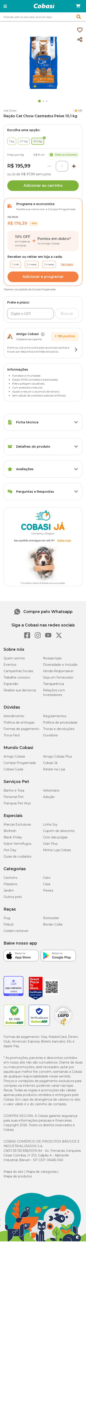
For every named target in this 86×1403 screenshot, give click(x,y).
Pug (7, 918)
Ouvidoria (50, 735)
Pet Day (10, 850)
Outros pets (13, 897)
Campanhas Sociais (18, 671)
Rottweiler (51, 918)
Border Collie (53, 924)
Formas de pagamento (21, 729)
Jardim (9, 890)
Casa (46, 884)
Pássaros (10, 884)
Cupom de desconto (59, 831)
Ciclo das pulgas (55, 837)
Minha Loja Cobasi (57, 850)
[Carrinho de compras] (78, 6)
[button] (5, 6)
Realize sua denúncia (20, 690)
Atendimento (14, 716)
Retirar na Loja (54, 769)
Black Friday (13, 837)
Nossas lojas (52, 658)
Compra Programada (20, 763)
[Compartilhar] (79, 39)
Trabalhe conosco (17, 677)
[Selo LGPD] (63, 1026)
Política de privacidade (60, 722)
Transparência (53, 684)
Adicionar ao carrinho (43, 185)
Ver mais (67, 264)
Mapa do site (13, 1172)
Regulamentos (54, 716)
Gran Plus (50, 844)
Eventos (10, 665)
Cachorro (10, 878)
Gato (46, 878)
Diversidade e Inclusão (60, 665)
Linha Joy (50, 824)
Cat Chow (10, 110)
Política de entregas (19, 722)
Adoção (49, 797)
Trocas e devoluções (58, 729)
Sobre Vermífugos (17, 844)
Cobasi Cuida (13, 769)
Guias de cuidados (17, 856)
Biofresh (10, 831)
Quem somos (14, 658)
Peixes (48, 890)
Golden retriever (16, 931)
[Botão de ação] (76, 350)
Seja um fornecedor (58, 677)
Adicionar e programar (43, 277)
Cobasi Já (50, 763)
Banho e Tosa (14, 790)
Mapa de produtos (18, 1176)
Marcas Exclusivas (17, 824)
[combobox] (43, 16)
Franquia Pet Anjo (17, 803)
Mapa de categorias (41, 1172)
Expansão (11, 684)
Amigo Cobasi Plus (57, 756)
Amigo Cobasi (14, 756)
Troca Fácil (12, 735)
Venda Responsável (58, 671)
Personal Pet (14, 797)
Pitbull (8, 924)
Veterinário (51, 790)
